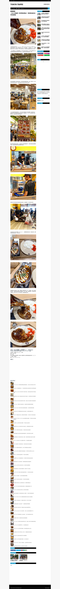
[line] (47, 55)
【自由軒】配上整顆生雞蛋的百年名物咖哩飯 (20, 535)
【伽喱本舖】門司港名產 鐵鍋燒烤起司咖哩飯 (20, 546)
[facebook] (40, 53)
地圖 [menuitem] (16, 8)
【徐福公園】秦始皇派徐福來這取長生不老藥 (45, 32)
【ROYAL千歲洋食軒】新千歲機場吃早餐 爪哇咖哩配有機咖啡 (23, 440)
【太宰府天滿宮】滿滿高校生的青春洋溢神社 (23, 560)
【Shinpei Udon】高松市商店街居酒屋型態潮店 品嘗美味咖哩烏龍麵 (24, 407)
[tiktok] (40, 57)
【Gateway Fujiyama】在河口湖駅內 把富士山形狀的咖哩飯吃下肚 (23, 510)
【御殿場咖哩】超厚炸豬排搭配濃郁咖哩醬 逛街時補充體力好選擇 (23, 433)
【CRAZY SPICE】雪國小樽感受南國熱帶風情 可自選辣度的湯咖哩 (23, 472)
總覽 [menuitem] (18, 8)
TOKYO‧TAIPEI (16, 4)
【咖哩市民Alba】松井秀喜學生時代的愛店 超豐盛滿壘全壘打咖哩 (23, 426)
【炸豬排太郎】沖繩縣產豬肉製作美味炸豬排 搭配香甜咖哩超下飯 (23, 411)
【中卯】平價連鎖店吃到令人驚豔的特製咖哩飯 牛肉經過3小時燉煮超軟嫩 (24, 414)
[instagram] (49, 0)
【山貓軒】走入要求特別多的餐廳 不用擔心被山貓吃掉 (22, 422)
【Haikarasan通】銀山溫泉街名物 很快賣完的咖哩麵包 (22, 465)
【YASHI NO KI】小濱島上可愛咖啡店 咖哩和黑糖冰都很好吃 (23, 542)
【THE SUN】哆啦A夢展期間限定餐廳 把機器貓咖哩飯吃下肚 (23, 486)
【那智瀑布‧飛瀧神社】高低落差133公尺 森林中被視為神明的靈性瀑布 (45, 24)
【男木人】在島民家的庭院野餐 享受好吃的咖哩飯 (21, 454)
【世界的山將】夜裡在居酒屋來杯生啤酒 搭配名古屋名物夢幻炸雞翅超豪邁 (25, 400)
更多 (49, 95)
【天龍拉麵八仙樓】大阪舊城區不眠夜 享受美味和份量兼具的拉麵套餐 (45, 40)
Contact (13, 0)
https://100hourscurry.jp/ (16, 357)
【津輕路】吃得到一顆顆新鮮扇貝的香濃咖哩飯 (20, 517)
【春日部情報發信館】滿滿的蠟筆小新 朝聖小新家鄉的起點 (45, 21)
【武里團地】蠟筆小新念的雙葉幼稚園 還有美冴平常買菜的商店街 (45, 17)
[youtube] (40, 55)
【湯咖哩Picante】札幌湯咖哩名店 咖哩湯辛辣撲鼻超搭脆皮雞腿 (23, 458)
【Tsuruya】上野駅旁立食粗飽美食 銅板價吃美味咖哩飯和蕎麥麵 (23, 404)
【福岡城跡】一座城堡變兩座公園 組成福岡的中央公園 (14, 560)
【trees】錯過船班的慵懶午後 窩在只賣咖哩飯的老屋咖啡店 (22, 447)
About (11, 0)
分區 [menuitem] (13, 8)
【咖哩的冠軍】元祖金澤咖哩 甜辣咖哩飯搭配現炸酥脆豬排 (22, 461)
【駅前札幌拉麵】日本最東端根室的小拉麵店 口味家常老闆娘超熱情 (24, 493)
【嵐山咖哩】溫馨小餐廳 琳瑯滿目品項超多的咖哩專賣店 (22, 507)
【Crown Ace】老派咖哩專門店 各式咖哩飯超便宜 (21, 524)
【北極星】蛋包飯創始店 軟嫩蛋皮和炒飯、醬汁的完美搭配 (22, 500)
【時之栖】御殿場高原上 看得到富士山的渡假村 (45, 43)
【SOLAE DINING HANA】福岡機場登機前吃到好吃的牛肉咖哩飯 (23, 496)
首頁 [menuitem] (11, 8)
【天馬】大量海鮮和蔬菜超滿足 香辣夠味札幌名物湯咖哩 (22, 429)
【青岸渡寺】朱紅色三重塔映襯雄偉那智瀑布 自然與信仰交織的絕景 (45, 47)
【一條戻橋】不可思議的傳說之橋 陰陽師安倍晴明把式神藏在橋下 (45, 13)
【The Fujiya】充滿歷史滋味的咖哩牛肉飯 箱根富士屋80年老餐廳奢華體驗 (25, 521)
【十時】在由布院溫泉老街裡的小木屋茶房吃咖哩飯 (21, 489)
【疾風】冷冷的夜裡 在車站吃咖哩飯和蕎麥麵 (20, 475)
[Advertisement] (43, 67)
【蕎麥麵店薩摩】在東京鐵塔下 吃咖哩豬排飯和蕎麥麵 (22, 503)
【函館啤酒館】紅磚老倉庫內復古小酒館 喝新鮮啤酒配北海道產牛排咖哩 (24, 436)
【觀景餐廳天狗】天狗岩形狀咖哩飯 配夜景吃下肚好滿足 (22, 468)
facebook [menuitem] (22, 8)
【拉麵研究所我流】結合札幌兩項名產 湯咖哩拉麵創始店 (22, 482)
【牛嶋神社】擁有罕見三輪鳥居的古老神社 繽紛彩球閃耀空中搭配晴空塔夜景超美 (45, 28)
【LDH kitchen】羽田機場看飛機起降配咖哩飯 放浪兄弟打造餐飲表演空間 (25, 384)
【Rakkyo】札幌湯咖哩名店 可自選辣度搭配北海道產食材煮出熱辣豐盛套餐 (25, 388)
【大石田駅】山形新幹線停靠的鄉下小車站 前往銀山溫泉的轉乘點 (45, 36)
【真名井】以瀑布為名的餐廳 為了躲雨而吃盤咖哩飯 (21, 479)
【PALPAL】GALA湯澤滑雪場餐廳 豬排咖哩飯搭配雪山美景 (22, 528)
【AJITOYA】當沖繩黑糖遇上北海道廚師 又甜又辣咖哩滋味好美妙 (23, 514)
